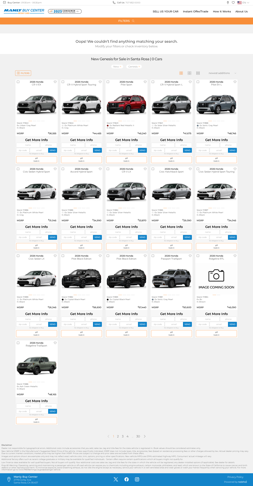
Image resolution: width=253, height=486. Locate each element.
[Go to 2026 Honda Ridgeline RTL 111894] (216, 278)
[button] (228, 2)
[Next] (144, 436)
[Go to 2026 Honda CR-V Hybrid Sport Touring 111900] (81, 105)
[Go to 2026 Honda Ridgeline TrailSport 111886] (36, 366)
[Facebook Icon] (126, 479)
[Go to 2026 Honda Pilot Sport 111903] (126, 105)
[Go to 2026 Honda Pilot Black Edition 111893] (126, 278)
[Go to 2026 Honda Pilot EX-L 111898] (216, 105)
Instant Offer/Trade (195, 11)
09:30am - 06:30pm (31, 2)
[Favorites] (233, 2)
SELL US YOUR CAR (165, 11)
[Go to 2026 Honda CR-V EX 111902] (36, 105)
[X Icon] (116, 479)
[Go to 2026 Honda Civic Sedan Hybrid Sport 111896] (36, 191)
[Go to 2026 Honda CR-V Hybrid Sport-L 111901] (171, 105)
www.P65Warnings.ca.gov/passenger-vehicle (39, 469)
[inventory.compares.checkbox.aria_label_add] (18, 82)
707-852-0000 (133, 2)
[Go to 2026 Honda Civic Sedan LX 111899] (36, 278)
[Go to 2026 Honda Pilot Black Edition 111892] (81, 278)
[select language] (248, 2)
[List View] (198, 73)
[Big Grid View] (189, 73)
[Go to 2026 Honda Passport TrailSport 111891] (171, 278)
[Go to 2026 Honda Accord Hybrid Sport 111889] (81, 191)
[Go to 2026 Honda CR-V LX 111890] (126, 191)
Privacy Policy (235, 476)
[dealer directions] (10, 480)
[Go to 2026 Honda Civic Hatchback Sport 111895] (171, 191)
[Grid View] (181, 73)
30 (138, 436)
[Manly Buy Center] (24, 11)
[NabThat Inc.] (242, 482)
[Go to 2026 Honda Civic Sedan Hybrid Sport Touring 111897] (216, 191)
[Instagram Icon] (137, 479)
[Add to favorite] (55, 82)
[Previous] (108, 436)
